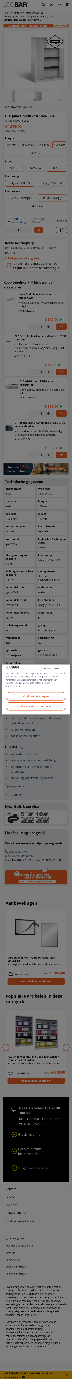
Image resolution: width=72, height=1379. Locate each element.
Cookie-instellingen (36, 696)
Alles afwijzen (52, 668)
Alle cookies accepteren (36, 706)
